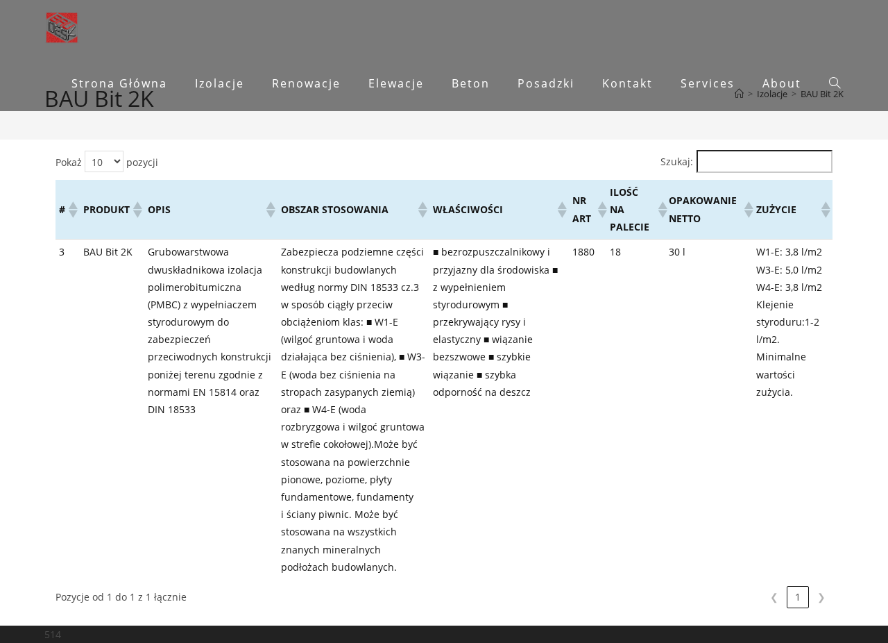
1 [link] (798, 596)
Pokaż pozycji (107, 162)
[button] (72, 209)
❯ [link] (821, 596)
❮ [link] (774, 596)
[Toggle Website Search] (834, 83)
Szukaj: (676, 161)
